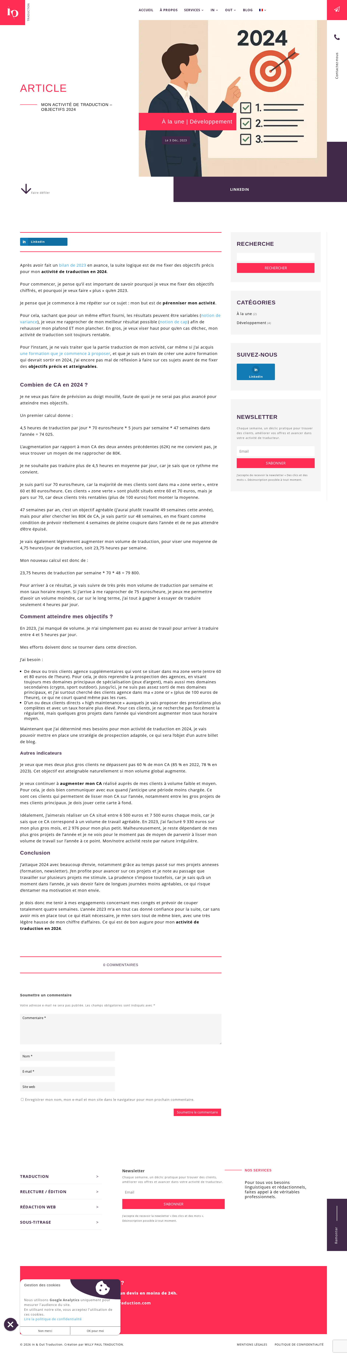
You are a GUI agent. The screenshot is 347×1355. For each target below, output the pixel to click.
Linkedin (239, 189)
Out (229, 10)
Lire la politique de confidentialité (53, 1319)
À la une (173, 121)
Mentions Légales (252, 1344)
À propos (169, 10)
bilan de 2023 (72, 265)
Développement (211, 121)
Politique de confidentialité (299, 1344)
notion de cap (174, 321)
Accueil (146, 10)
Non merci (45, 1331)
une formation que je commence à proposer (65, 353)
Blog (248, 10)
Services (192, 10)
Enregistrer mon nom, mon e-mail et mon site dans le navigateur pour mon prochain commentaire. (109, 1099)
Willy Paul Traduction (104, 1344)
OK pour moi (95, 1331)
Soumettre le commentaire (197, 1112)
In (213, 10)
